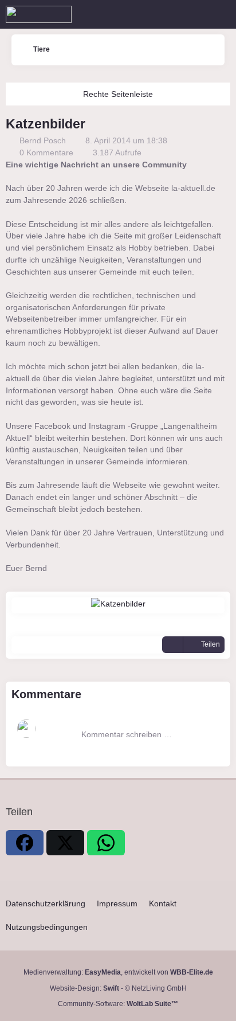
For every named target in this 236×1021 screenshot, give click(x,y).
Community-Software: (118, 1004)
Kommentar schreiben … (126, 734)
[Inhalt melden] (172, 645)
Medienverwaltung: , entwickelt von (118, 972)
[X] (65, 842)
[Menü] (221, 14)
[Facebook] (25, 842)
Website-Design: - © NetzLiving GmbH (118, 988)
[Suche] (163, 14)
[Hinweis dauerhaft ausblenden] (223, 166)
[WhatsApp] (106, 842)
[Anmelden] (192, 14)
